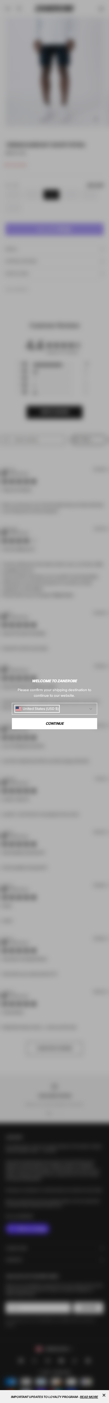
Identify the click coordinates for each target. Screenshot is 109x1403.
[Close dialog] (104, 1395)
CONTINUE (55, 723)
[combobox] (37, 709)
